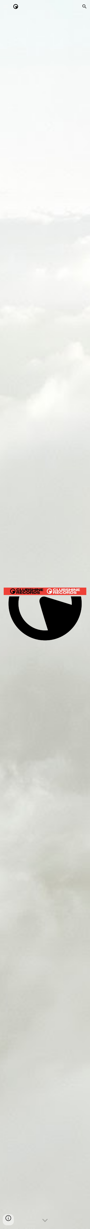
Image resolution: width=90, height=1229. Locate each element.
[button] (5, 6)
